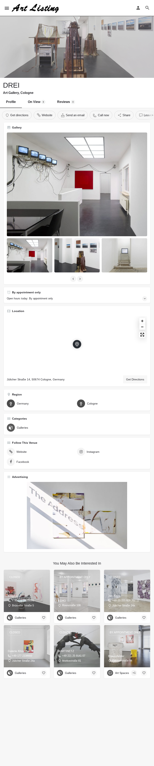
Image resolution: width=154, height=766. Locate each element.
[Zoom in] (142, 321)
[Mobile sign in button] (138, 7)
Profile (11, 102)
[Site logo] (36, 8)
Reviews (65, 102)
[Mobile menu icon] (7, 8)
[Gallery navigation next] (80, 279)
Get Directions (135, 379)
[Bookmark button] (44, 617)
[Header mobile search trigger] (147, 7)
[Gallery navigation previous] (73, 279)
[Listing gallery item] (29, 255)
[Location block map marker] (77, 344)
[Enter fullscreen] (142, 335)
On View (36, 102)
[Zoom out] (142, 327)
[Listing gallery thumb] (77, 184)
